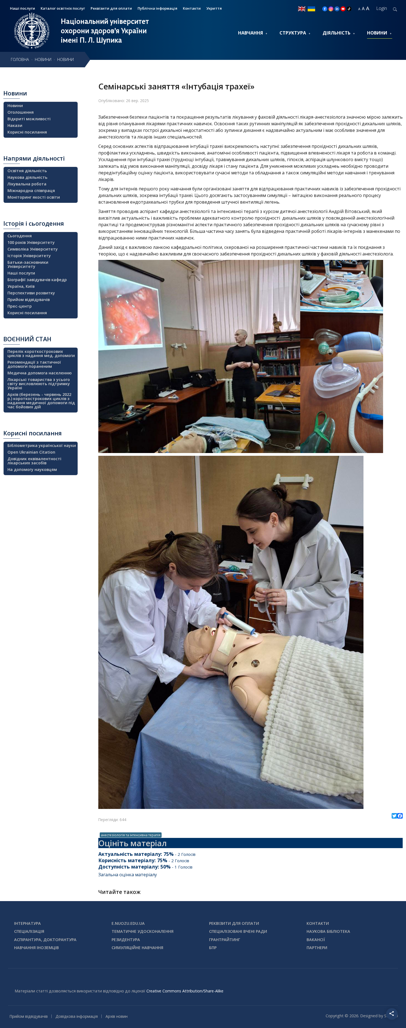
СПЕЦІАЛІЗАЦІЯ (29, 931)
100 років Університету (31, 242)
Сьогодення (19, 235)
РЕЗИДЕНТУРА (126, 939)
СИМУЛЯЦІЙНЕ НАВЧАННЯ (137, 947)
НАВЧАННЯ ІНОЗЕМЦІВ (36, 947)
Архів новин (117, 1016)
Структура (293, 33)
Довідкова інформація (77, 1016)
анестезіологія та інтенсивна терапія (130, 835)
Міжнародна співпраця (31, 190)
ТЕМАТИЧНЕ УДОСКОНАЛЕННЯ (142, 931)
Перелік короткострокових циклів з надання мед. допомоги (41, 353)
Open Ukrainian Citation (31, 452)
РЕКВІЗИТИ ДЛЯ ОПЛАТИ (234, 923)
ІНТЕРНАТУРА (27, 923)
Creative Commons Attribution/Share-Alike (184, 991)
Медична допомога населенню (39, 373)
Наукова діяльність (27, 177)
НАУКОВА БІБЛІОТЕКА (328, 931)
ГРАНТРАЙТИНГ (224, 939)
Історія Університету (29, 255)
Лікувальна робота (26, 184)
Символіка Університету (32, 249)
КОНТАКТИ (318, 923)
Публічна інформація (157, 8)
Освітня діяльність (27, 170)
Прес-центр (19, 306)
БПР (213, 947)
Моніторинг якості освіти (33, 197)
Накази (14, 125)
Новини (377, 33)
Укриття (214, 8)
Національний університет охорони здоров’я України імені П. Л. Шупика (105, 30)
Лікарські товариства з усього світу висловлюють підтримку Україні (38, 383)
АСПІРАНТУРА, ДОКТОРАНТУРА (45, 939)
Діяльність (336, 33)
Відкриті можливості (29, 118)
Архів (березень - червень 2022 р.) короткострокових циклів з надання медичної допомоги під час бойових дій (41, 400)
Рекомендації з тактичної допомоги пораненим (34, 364)
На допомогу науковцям (32, 469)
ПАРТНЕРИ (317, 947)
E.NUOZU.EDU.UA (128, 923)
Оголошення (20, 112)
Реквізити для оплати (111, 8)
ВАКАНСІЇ (316, 939)
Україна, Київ (21, 286)
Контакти (192, 8)
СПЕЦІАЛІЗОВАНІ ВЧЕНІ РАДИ (238, 931)
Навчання (250, 33)
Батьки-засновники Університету (27, 264)
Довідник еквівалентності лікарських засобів (34, 460)
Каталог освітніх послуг (63, 8)
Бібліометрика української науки (41, 445)
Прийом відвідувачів (28, 299)
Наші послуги (21, 273)
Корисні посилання (27, 132)
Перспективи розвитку (31, 293)
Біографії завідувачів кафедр (37, 279)
